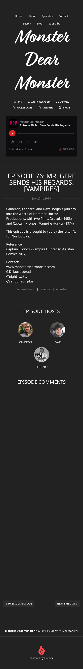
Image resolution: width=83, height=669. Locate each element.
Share (66, 107)
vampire (45, 289)
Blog (40, 23)
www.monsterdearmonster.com (30, 267)
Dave (57, 342)
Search (27, 23)
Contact (63, 16)
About (32, 16)
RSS (20, 102)
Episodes (47, 16)
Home (18, 16)
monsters (61, 289)
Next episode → (67, 603)
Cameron (25, 342)
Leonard (42, 367)
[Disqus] (41, 439)
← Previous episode (18, 603)
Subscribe (54, 23)
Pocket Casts (24, 107)
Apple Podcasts (40, 102)
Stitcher (48, 107)
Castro (64, 102)
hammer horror (25, 289)
